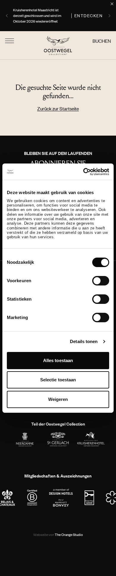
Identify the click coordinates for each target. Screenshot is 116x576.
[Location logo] (25, 439)
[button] (7, 15)
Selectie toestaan (58, 379)
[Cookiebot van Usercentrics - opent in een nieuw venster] (83, 171)
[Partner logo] (32, 498)
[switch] (100, 280)
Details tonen (84, 341)
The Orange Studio (58, 534)
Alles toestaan (58, 360)
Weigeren (58, 399)
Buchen (102, 41)
